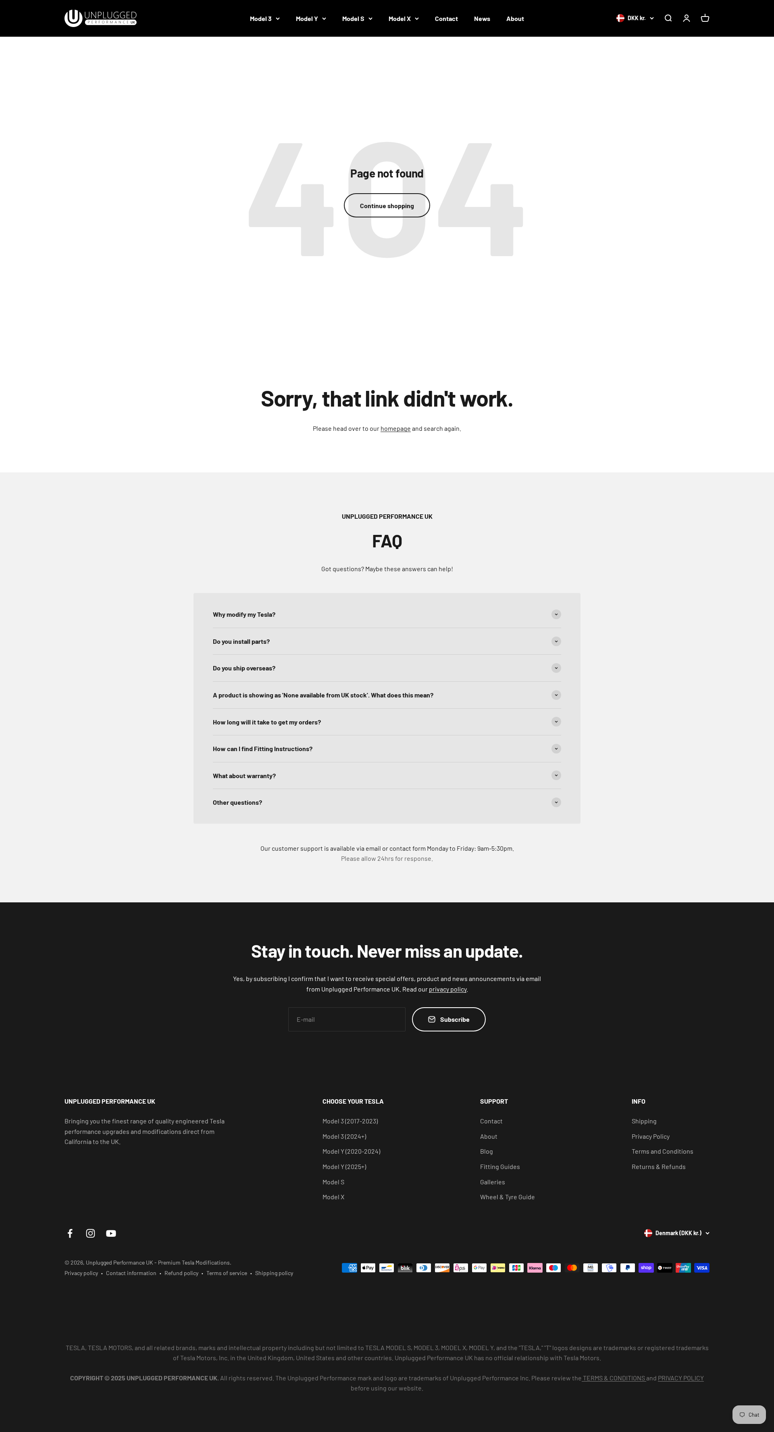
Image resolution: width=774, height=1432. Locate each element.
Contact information (131, 1272)
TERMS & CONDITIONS (614, 1378)
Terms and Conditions (662, 1151)
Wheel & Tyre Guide (507, 1196)
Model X (400, 18)
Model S (353, 18)
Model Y (307, 18)
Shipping (644, 1121)
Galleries (492, 1182)
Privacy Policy (651, 1136)
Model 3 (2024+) (344, 1136)
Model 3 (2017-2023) (350, 1121)
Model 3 (261, 18)
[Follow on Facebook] (69, 1233)
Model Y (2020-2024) (351, 1151)
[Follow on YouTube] (111, 1233)
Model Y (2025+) (344, 1166)
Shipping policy (274, 1272)
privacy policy (447, 989)
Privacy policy (81, 1272)
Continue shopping (387, 205)
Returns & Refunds (659, 1166)
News (482, 18)
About (515, 18)
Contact (446, 18)
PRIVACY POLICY (681, 1378)
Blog (486, 1151)
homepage (396, 428)
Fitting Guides (500, 1166)
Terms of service (226, 1272)
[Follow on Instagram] (90, 1233)
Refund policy (181, 1272)
